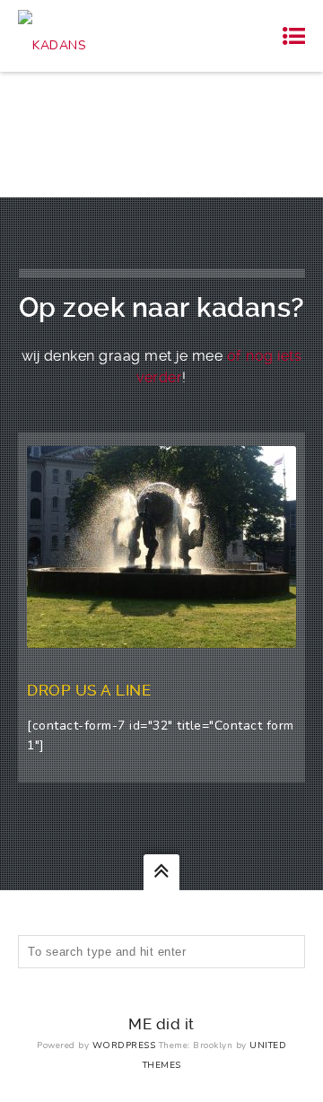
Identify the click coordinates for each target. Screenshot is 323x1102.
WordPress (124, 1045)
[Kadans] (52, 35)
